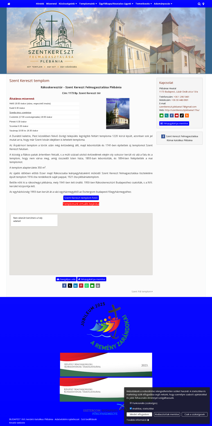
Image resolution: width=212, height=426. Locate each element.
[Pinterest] (81, 285)
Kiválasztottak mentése (167, 414)
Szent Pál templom (142, 291)
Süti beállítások (89, 419)
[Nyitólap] (9, 3)
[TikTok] (182, 115)
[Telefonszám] (166, 115)
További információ (136, 419)
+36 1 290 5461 (181, 96)
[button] (203, 3)
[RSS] (187, 115)
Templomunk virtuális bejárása (81, 204)
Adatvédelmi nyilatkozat (67, 419)
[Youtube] (177, 115)
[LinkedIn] (75, 285)
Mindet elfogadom (139, 414)
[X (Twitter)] (69, 285)
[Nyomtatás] (97, 285)
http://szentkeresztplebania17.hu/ (182, 110)
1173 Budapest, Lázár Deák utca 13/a (178, 91)
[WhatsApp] (86, 285)
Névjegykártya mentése (92, 279)
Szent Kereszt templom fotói (81, 198)
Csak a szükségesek (195, 414)
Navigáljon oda (67, 279)
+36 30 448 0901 (179, 100)
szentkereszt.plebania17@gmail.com (177, 106)
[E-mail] (92, 285)
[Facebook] (64, 285)
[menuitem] (9, 3)
